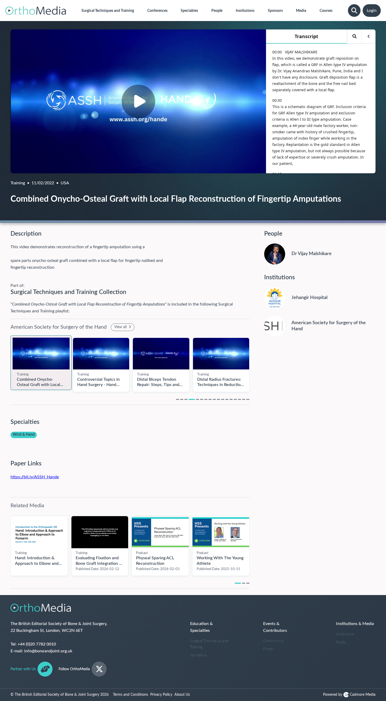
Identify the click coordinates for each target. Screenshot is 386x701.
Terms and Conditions (130, 695)
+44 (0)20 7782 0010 (37, 644)
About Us (182, 695)
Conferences (273, 641)
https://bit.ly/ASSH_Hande (35, 477)
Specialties (198, 655)
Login (372, 10)
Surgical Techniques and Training (209, 644)
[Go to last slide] (5, 543)
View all (121, 327)
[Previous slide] (5, 361)
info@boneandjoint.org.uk (48, 651)
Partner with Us (23, 669)
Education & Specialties (201, 627)
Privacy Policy (161, 695)
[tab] (177, 399)
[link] (41, 354)
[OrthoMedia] (35, 10)
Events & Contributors (275, 627)
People (268, 649)
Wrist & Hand (24, 434)
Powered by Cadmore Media (349, 695)
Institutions (345, 634)
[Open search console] (354, 10)
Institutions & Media (355, 624)
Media (341, 642)
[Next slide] (255, 361)
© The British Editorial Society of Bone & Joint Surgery (60, 695)
